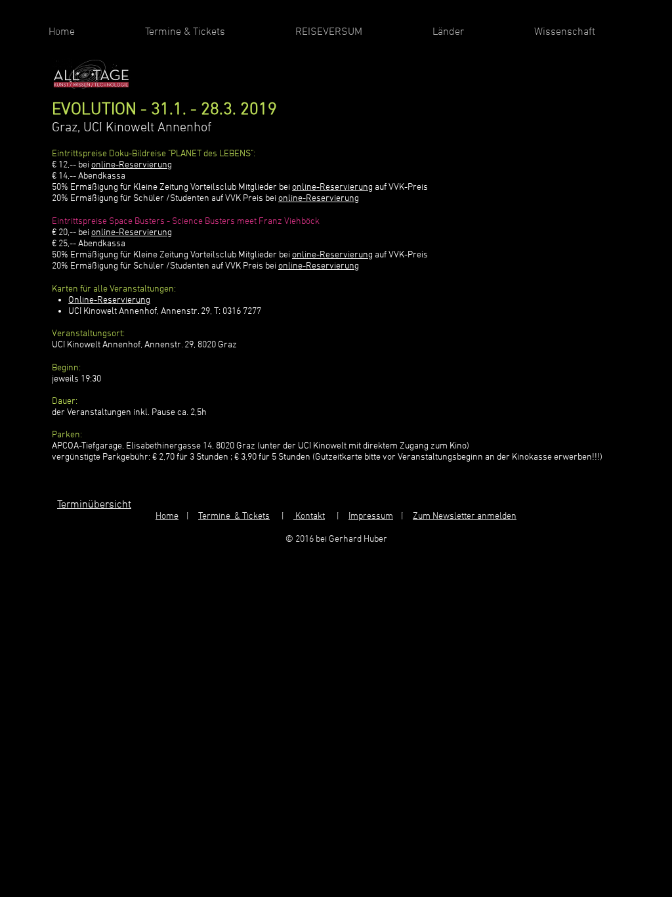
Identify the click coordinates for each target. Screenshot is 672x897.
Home (167, 516)
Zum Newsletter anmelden (464, 516)
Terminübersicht (94, 505)
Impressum (370, 516)
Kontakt (309, 516)
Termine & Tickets (234, 516)
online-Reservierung (131, 165)
